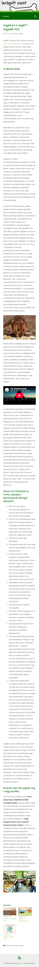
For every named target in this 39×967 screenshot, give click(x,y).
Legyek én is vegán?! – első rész (8, 937)
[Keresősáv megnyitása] (35, 16)
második (10, 44)
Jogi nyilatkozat (29, 963)
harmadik (20, 44)
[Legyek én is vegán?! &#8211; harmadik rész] (24, 911)
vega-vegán (19, 945)
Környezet (10, 945)
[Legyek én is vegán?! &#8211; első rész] (9, 929)
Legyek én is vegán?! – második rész (9, 919)
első (5, 44)
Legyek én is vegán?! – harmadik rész (23, 919)
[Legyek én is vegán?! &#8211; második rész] (9, 911)
